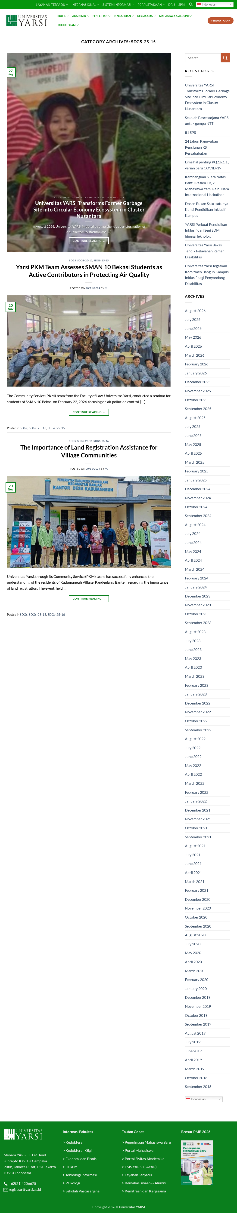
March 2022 (194, 783)
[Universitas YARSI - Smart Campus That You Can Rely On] (26, 20)
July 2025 (192, 426)
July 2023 (192, 640)
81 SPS (190, 132)
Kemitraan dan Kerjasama (145, 1191)
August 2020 (195, 935)
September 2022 (198, 730)
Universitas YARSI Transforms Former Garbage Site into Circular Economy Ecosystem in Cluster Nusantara (89, 209)
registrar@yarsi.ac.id (24, 1189)
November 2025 (198, 391)
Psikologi (72, 1183)
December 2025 (197, 382)
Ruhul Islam (66, 25)
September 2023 (198, 622)
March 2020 (194, 970)
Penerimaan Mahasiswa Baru (148, 1142)
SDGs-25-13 (85, 260)
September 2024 (198, 515)
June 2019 (193, 1051)
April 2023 (193, 667)
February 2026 (196, 364)
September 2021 (198, 837)
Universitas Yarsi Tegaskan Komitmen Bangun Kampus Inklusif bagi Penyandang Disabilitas (207, 274)
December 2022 (197, 703)
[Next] (162, 153)
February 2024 (196, 578)
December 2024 (197, 489)
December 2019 (197, 997)
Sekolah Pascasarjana (82, 1191)
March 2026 (194, 355)
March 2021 (194, 881)
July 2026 (192, 319)
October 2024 (196, 507)
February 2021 (196, 890)
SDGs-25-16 (101, 440)
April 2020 (193, 961)
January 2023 (196, 694)
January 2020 (196, 988)
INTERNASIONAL (84, 4)
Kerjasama (145, 15)
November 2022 (198, 712)
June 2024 (193, 542)
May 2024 (193, 551)
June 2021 (193, 863)
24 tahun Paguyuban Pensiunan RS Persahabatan (201, 147)
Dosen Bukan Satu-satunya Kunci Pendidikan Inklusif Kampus (206, 209)
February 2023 (196, 685)
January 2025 (196, 480)
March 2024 (194, 569)
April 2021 (193, 872)
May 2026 (193, 337)
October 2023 (196, 614)
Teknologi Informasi (81, 1175)
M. (106, 288)
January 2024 (196, 587)
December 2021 (197, 810)
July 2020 (192, 944)
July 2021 (192, 854)
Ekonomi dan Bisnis (81, 1158)
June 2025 (193, 435)
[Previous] (16, 153)
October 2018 (196, 1077)
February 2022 (196, 792)
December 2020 (197, 899)
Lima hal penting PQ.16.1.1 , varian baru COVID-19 (207, 165)
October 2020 (196, 917)
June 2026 (193, 328)
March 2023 (194, 676)
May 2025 (193, 444)
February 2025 (196, 471)
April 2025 (193, 453)
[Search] (191, 4)
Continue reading (89, 240)
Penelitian (100, 15)
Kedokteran (74, 1142)
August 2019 (195, 1033)
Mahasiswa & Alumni (174, 15)
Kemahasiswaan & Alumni (145, 1183)
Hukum (71, 1166)
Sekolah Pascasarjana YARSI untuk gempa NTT (207, 120)
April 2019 (193, 1059)
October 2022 (196, 721)
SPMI (182, 4)
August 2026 (195, 310)
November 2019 (198, 1006)
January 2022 (196, 801)
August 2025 (195, 417)
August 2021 (195, 845)
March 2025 (194, 462)
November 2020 (198, 908)
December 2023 (197, 596)
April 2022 (193, 774)
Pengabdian (122, 15)
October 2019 (196, 1015)
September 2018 (198, 1086)
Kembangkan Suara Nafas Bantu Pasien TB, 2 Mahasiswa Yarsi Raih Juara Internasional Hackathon (207, 186)
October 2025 (196, 400)
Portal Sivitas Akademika (144, 1158)
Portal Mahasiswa (139, 1150)
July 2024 (192, 533)
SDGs (72, 260)
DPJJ (171, 4)
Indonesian (208, 4)
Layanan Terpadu (50, 4)
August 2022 (195, 738)
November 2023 (198, 605)
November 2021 (198, 819)
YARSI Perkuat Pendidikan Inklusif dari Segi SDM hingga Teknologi (206, 230)
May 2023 (193, 658)
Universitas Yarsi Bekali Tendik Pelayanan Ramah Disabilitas (205, 251)
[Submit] (225, 57)
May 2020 (193, 952)
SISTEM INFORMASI (117, 4)
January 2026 (196, 373)
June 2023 (193, 649)
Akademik (79, 15)
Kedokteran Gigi (78, 1150)
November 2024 (198, 498)
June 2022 (193, 756)
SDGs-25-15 (101, 260)
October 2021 (196, 828)
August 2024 (195, 524)
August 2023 (195, 631)
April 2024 (193, 560)
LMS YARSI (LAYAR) (141, 1166)
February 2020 (196, 979)
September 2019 (198, 1024)
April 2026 (193, 346)
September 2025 (198, 408)
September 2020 (198, 926)
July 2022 (192, 747)
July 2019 (192, 1042)
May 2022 (193, 765)
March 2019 (194, 1068)
